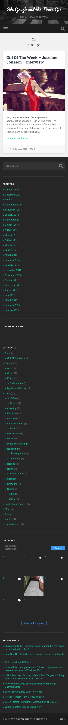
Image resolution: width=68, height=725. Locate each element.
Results (14, 403)
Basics (13, 428)
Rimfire (11, 468)
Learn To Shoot (15, 423)
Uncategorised (12, 524)
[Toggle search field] (63, 28)
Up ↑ (62, 719)
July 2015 (10, 295)
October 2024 (12, 189)
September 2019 (13, 209)
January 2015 (12, 310)
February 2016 (12, 260)
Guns (7, 393)
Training (11, 493)
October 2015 (12, 280)
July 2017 (10, 234)
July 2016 (10, 244)
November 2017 (13, 219)
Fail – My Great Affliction (18, 662)
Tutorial (11, 499)
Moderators (13, 433)
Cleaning (11, 408)
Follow (58, 548)
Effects (11, 378)
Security (11, 478)
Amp (9, 368)
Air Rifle (11, 398)
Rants (8, 514)
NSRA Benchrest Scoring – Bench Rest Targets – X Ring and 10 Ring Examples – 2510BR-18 (34, 677)
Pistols (11, 438)
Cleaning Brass (17, 453)
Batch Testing (17, 473)
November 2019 (13, 204)
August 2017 (11, 229)
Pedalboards (16, 383)
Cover (10, 373)
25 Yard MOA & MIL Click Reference (23, 691)
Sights (10, 489)
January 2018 (12, 214)
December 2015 (13, 270)
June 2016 (10, 250)
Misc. (8, 509)
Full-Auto (12, 418)
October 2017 (12, 224)
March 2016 (11, 255)
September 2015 (13, 285)
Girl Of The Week (16, 358)
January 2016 (12, 265)
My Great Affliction (17, 388)
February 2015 (12, 305)
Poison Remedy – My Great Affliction (24, 696)
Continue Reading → (17, 138)
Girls (7, 353)
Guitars (8, 363)
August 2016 (11, 240)
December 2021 (13, 194)
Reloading (12, 448)
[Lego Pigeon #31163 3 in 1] (12, 565)
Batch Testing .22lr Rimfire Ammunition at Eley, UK (31, 701)
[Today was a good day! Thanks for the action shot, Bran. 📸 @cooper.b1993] (12, 607)
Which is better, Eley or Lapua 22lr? (23, 707)
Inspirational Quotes (15, 504)
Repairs (11, 463)
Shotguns (12, 483)
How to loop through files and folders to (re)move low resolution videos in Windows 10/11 (33, 669)
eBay (9, 519)
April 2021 (10, 199)
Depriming (15, 458)
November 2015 (13, 275)
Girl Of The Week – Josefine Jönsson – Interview (31, 60)
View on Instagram (34, 623)
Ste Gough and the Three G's (34, 9)
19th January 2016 (18, 149)
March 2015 (11, 300)
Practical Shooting (17, 443)
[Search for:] (34, 166)
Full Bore (12, 413)
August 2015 (11, 290)
